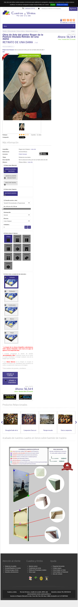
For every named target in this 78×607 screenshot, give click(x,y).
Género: (5, 162)
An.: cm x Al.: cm (10, 206)
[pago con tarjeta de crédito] (30, 578)
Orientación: (7, 212)
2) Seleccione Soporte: (10, 189)
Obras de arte (11, 31)
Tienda (4, 31)
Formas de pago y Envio (11, 570)
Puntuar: (5, 135)
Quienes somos (33, 566)
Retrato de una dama (32, 31)
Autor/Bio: (5, 149)
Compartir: (6, 137)
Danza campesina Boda (48, 431)
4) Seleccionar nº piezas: (11, 233)
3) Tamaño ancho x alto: (10, 200)
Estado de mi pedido (10, 566)
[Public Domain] (43, 155)
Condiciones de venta (35, 568)
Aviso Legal (32, 572)
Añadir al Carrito (10, 374)
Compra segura (57, 568)
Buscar (74, 8)
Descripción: (6, 159)
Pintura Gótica (21, 31)
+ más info (33, 149)
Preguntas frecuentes (58, 566)
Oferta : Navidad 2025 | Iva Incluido (66, 39)
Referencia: (6, 151)
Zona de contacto (57, 574)
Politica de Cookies (62, 4)
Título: (4, 157)
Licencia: (5, 154)
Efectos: (6, 218)
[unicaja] (36, 578)
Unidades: (7, 224)
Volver (72, 31)
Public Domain (23, 154)
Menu (5, 26)
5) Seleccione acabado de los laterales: (15, 274)
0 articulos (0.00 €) (30, 8)
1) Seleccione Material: (10, 165)
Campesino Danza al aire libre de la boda (11, 431)
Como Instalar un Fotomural (60, 572)
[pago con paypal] (41, 578)
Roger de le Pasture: (8, 50)
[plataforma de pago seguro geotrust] (47, 578)
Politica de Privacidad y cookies (37, 570)
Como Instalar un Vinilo (59, 570)
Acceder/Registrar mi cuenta (13, 568)
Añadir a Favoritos (12, 381)
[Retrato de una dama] (22, 130)
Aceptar (53, 4)
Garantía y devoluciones (11, 572)
